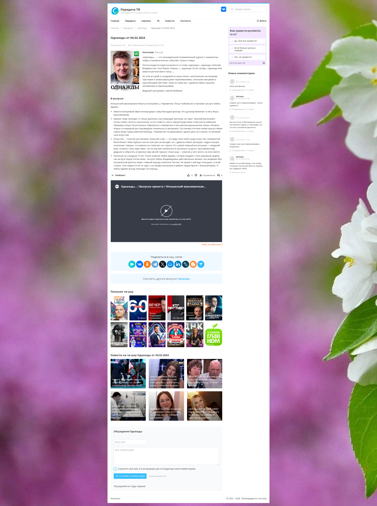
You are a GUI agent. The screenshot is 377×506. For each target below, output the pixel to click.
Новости (170, 20)
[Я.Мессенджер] (131, 264)
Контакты (185, 20)
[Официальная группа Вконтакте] (223, 10)
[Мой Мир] (170, 264)
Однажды (142, 28)
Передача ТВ (130, 9)
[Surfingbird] (200, 264)
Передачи (130, 20)
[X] (162, 264)
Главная (115, 20)
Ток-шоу (159, 52)
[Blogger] (193, 264)
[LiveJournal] (185, 264)
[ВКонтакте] (139, 264)
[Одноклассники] (147, 264)
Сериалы (146, 20)
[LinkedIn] (177, 264)
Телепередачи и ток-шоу (253, 498)
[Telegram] (154, 264)
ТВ (158, 20)
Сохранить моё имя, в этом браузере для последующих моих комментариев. (157, 468)
